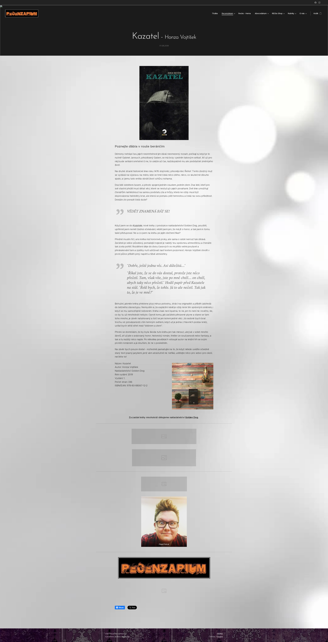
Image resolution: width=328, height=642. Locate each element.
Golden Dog (191, 417)
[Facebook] (315, 2)
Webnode (125, 636)
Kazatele (137, 225)
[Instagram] (319, 2)
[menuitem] (215, 13)
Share (121, 608)
